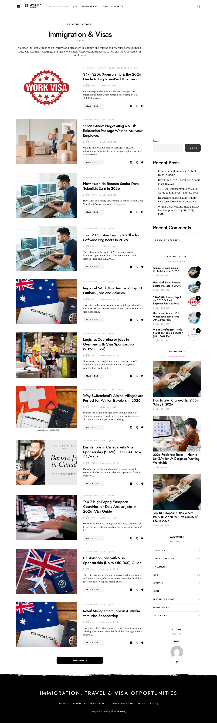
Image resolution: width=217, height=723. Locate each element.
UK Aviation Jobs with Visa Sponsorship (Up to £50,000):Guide (112, 560)
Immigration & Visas (58, 6)
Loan (156, 591)
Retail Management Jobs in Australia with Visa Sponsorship (111, 613)
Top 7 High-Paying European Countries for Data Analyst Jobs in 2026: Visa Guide (109, 506)
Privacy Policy (98, 703)
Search (156, 141)
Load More (78, 660)
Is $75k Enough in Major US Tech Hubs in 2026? (177, 172)
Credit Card (159, 550)
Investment (159, 567)
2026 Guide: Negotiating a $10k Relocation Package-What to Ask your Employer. (112, 130)
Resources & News (112, 6)
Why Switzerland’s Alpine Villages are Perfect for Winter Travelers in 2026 (113, 398)
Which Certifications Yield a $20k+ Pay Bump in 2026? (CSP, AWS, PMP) (178, 210)
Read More (92, 106)
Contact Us (79, 703)
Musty (93, 85)
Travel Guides (90, 6)
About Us (64, 703)
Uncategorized (161, 615)
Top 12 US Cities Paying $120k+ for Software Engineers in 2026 (111, 237)
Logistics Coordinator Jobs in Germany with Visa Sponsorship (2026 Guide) (108, 344)
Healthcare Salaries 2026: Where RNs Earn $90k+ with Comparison (177, 199)
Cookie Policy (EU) (147, 703)
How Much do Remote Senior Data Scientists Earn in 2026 (111, 186)
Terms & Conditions (121, 703)
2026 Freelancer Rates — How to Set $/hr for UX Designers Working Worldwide (176, 458)
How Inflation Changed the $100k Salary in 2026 (175, 402)
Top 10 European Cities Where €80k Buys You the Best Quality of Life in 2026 (175, 517)
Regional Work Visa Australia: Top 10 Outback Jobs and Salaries (112, 290)
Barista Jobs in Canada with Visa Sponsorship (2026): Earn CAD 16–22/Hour (112, 451)
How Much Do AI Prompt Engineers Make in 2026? (179, 181)
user (177, 641)
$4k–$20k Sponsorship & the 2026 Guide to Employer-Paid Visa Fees (112, 77)
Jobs (75, 6)
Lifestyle (158, 583)
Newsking (121, 711)
